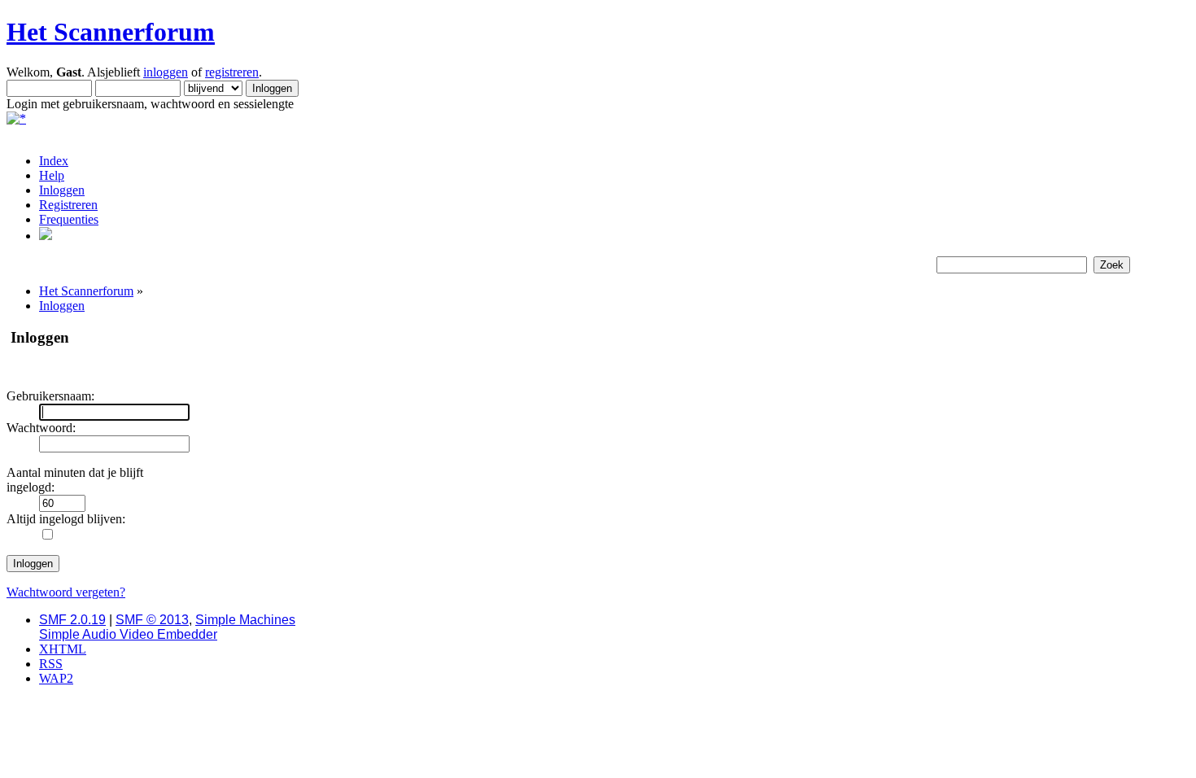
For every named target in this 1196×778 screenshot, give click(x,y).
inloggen (165, 72)
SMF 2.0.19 (72, 620)
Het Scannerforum (111, 31)
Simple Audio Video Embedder (128, 634)
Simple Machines (245, 620)
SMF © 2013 (152, 620)
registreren (232, 72)
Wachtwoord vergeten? (66, 592)
